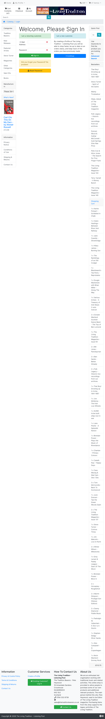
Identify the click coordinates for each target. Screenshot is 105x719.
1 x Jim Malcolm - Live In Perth (96, 539)
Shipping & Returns (8, 158)
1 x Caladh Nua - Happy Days (96, 462)
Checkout (19, 11)
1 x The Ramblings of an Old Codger (95, 259)
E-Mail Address (22, 43)
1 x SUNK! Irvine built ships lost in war (95, 414)
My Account (29, 9)
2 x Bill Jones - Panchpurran (96, 349)
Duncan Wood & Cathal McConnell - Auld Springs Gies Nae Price (96, 138)
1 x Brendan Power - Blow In (95, 576)
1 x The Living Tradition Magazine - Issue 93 (95, 337)
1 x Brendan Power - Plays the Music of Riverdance (95, 440)
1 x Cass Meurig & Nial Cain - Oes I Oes (95, 474)
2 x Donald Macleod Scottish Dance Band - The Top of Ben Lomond (96, 321)
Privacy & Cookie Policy (11, 676)
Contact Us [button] (66, 707)
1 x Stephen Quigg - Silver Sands (96, 635)
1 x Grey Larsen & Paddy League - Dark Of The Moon (96, 563)
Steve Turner (9, 56)
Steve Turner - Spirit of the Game (96, 84)
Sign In (36, 55)
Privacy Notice (6, 143)
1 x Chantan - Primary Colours (95, 452)
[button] (19, 3)
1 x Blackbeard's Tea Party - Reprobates (96, 271)
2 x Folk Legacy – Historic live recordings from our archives (95, 375)
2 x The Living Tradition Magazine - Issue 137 (95, 515)
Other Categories (8, 67)
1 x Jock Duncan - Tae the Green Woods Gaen (96, 500)
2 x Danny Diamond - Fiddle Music (96, 610)
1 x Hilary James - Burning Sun (95, 248)
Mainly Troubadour (95, 93)
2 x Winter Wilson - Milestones (95, 549)
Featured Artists (7, 49)
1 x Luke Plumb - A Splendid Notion (95, 427)
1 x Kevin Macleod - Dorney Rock (96, 657)
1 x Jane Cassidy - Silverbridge (95, 238)
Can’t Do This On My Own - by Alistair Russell (8, 122)
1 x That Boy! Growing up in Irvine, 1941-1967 (96, 390)
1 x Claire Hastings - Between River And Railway (95, 226)
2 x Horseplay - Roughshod (95, 586)
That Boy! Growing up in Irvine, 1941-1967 (95, 73)
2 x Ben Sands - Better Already (94, 360)
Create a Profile (34, 676)
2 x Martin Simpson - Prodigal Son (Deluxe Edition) (96, 599)
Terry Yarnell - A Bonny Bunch (96, 180)
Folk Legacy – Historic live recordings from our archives (95, 120)
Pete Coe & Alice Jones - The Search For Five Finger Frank (96, 156)
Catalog (10, 22)
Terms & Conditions (9, 680)
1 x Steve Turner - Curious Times (94, 528)
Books (6, 78)
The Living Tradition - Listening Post (31, 716)
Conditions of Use (8, 151)
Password (22, 50)
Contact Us (8, 165)
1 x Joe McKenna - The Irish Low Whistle (96, 402)
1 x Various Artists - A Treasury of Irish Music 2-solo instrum (95, 303)
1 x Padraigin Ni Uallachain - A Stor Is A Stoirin (96, 623)
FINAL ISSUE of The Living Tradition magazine (96, 104)
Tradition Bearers (7, 34)
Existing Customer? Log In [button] (40, 682)
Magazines (8, 61)
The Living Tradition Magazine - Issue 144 (95, 169)
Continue (70, 56)
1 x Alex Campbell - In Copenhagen (96, 646)
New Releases (7, 42)
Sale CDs (7, 73)
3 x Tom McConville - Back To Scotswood (96, 486)
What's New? (9, 97)
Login (18, 22)
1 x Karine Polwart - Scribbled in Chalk (95, 212)
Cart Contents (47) (7, 10)
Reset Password (35, 71)
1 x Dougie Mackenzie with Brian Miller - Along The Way (95, 286)
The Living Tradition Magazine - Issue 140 (95, 191)
